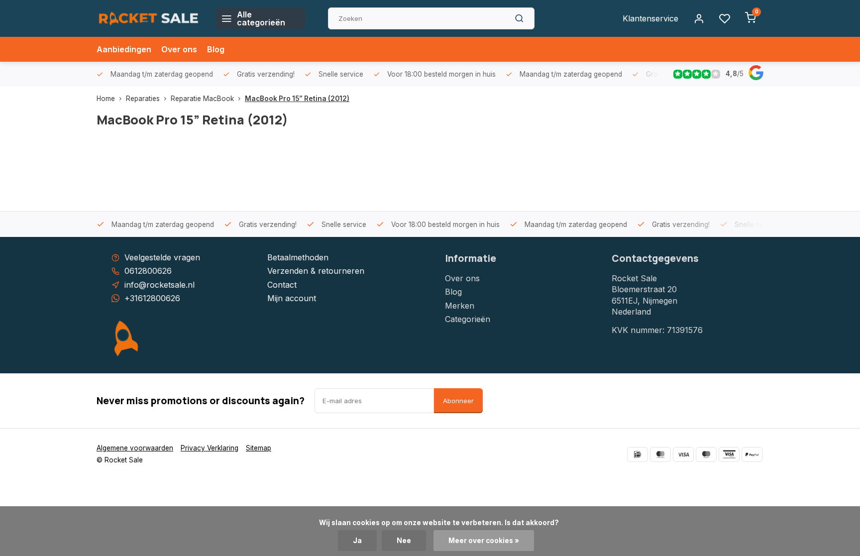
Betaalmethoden (297, 257)
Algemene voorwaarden (135, 448)
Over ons (179, 49)
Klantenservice (650, 18)
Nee (404, 541)
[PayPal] (752, 454)
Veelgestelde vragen (162, 257)
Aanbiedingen (124, 49)
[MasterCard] (660, 454)
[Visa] (683, 454)
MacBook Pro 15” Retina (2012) (297, 99)
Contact (282, 285)
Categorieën (467, 319)
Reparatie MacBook (202, 99)
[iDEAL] (637, 454)
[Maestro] (706, 454)
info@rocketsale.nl (159, 285)
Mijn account (291, 298)
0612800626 (148, 271)
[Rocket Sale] (149, 18)
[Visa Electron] (729, 454)
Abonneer (458, 401)
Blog (215, 49)
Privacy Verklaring (209, 448)
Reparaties (143, 99)
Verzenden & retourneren (315, 271)
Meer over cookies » (483, 541)
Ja (357, 541)
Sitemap (258, 448)
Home (106, 99)
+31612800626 (152, 298)
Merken (459, 306)
